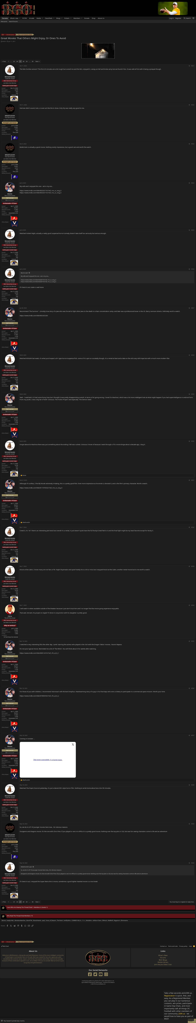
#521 (192, 66)
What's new (14, 18)
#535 (192, 641)
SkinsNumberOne (19, 920)
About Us (101, 18)
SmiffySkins (67, 920)
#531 (192, 480)
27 (20, 61)
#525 (192, 230)
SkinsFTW (29, 920)
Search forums (13, 21)
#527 (192, 308)
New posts (4, 21)
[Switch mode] (193, 18)
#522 (192, 105)
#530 (192, 441)
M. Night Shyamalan (61, 570)
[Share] (189, 66)
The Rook (60, 920)
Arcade (31, 18)
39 (32, 61)
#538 (192, 785)
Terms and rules (173, 946)
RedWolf (110, 920)
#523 (192, 144)
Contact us (163, 946)
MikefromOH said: (26, 867)
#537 (192, 735)
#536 (192, 688)
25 (14, 61)
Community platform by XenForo (98, 981)
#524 (192, 183)
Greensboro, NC (13, 213)
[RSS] (194, 946)
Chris (83, 920)
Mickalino (89, 920)
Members (77, 18)
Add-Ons (93, 984)
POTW (24, 18)
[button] (19, 18)
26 (17, 61)
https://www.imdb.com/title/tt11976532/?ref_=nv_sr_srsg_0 (41, 488)
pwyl (43, 920)
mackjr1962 (10, 920)
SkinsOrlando (37, 920)
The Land (15, 132)
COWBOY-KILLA (76, 920)
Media (39, 18)
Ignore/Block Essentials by (98, 982)
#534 (192, 605)
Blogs (58, 18)
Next (37, 61)
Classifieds (48, 18)
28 (23, 61)
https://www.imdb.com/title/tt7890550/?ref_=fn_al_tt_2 (39, 696)
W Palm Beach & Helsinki (11, 637)
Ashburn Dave (97, 920)
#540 (192, 863)
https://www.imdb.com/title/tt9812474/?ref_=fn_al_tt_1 (39, 653)
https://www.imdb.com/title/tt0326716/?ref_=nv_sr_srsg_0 (40, 190)
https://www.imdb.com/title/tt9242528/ (34, 316)
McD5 (4, 41)
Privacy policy (183, 946)
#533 (192, 566)
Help (190, 946)
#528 (192, 355)
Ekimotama (124, 920)
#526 (192, 269)
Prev (4, 61)
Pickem (66, 18)
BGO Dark (6, 946)
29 (26, 61)
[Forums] (3, 35)
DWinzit (104, 920)
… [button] (11, 61)
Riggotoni (117, 920)
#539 (192, 824)
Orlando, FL (15, 95)
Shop (93, 18)
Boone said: (24, 273)
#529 (192, 394)
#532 (192, 527)
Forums (5, 18)
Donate (86, 18)
